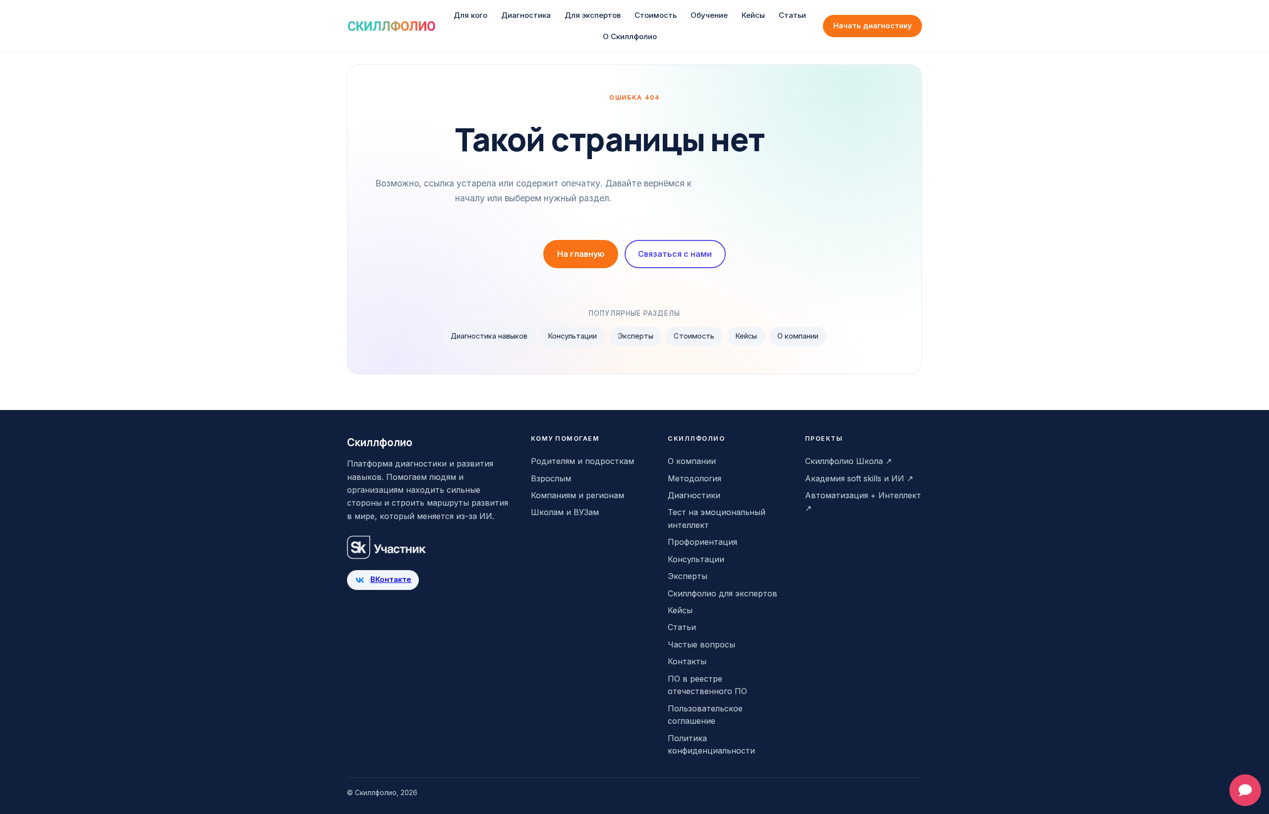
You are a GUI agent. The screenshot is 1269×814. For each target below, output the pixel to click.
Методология (694, 478)
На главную (581, 254)
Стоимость (655, 15)
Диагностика (526, 15)
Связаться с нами (675, 254)
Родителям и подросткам (582, 461)
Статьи (792, 15)
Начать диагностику (872, 25)
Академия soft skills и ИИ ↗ (859, 478)
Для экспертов (593, 15)
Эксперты (635, 336)
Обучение (709, 15)
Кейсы (753, 15)
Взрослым (551, 478)
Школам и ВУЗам (565, 512)
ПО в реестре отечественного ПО (707, 685)
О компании (797, 336)
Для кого (470, 15)
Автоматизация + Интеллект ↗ (863, 501)
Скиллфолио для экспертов (722, 593)
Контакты (687, 661)
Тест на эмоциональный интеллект (716, 518)
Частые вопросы (701, 644)
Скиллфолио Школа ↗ (848, 461)
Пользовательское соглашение (705, 714)
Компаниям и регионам (577, 495)
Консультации (572, 336)
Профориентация (702, 542)
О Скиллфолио (630, 36)
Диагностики (694, 495)
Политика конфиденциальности (711, 744)
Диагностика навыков (489, 336)
